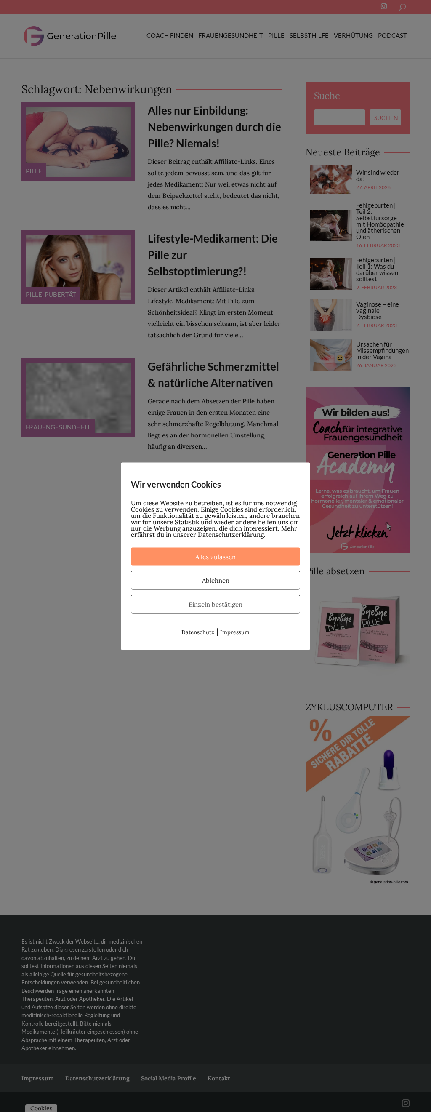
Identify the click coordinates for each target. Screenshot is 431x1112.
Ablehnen (215, 580)
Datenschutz (197, 631)
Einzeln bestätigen (215, 604)
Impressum (235, 631)
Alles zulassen (215, 556)
